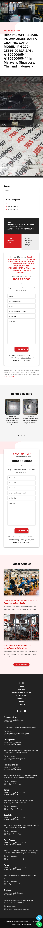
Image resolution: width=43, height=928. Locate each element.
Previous (3, 127)
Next (39, 127)
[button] (38, 3)
